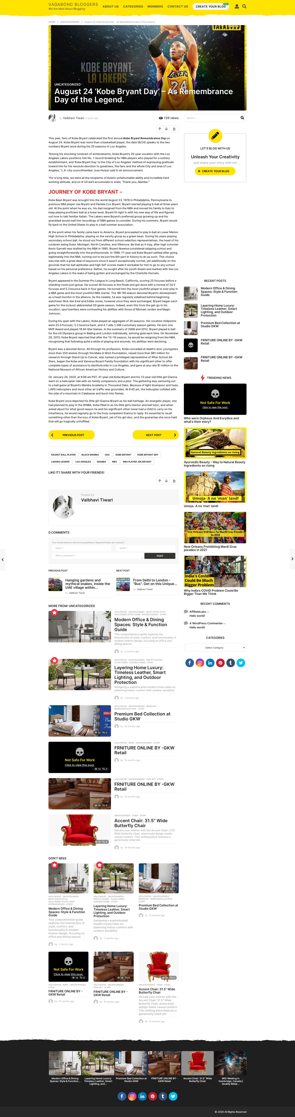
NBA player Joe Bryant (137, 461)
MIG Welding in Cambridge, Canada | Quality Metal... (231, 1081)
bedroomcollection (125, 709)
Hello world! (197, 615)
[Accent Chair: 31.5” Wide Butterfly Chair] (79, 830)
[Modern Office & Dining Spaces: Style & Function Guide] (79, 626)
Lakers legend (60, 461)
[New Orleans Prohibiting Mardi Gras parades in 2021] (215, 527)
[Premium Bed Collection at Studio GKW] (79, 720)
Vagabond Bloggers (73, 4)
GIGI (107, 454)
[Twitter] (241, 663)
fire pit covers (154, 660)
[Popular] (54, 612)
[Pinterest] (220, 663)
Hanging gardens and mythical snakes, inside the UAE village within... (87, 584)
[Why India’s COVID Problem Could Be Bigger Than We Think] (215, 571)
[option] (65, 1067)
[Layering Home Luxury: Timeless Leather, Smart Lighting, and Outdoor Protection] (79, 674)
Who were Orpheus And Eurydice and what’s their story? (211, 419)
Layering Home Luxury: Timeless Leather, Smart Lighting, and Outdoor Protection (140, 675)
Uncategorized (67, 84)
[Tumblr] (230, 663)
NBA (114, 461)
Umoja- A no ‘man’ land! (201, 506)
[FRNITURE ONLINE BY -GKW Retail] (79, 793)
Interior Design (150, 614)
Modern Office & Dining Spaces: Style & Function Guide (140, 624)
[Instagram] (200, 663)
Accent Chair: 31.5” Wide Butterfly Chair (140, 823)
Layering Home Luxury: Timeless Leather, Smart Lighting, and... (98, 1081)
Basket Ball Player (63, 454)
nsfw (131, 743)
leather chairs (137, 662)
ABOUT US (111, 6)
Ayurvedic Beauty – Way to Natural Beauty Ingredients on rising (214, 463)
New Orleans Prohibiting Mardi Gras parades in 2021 (210, 548)
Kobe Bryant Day (147, 454)
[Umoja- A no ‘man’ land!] (215, 487)
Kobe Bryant (123, 454)
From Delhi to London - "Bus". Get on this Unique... (155, 582)
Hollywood (120, 612)
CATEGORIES (133, 6)
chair (135, 816)
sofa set (150, 779)
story (163, 614)
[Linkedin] (210, 663)
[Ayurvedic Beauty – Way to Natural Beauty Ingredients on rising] (215, 443)
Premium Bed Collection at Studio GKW (142, 716)
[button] (237, 6)
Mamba (101, 461)
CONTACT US (177, 6)
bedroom (151, 706)
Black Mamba (90, 454)
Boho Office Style (156, 612)
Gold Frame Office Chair (127, 614)
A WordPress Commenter (206, 623)
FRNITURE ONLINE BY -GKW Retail (144, 750)
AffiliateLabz (197, 611)
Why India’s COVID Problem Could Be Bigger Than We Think (211, 592)
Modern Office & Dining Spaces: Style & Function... (65, 1079)
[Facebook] (189, 663)
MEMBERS (155, 6)
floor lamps (121, 662)
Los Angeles (83, 461)
